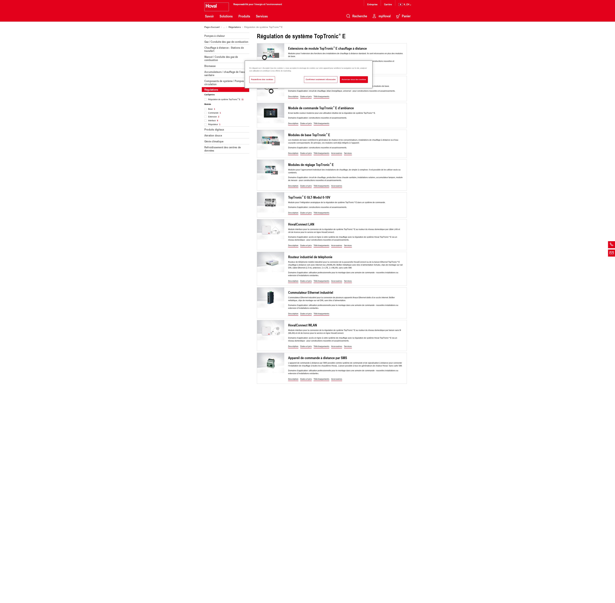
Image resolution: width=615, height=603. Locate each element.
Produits (244, 16)
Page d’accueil (212, 27)
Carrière (388, 4)
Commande (214, 113)
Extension (213, 117)
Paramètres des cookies (262, 79)
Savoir (209, 16)
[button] (293, 96)
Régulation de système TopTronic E (226, 99)
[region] (227, 316)
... (224, 27)
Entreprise (372, 4)
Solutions (226, 16)
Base (211, 109)
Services (262, 16)
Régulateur (214, 124)
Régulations (235, 27)
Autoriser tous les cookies (354, 79)
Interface (213, 120)
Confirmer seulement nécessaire (321, 79)
